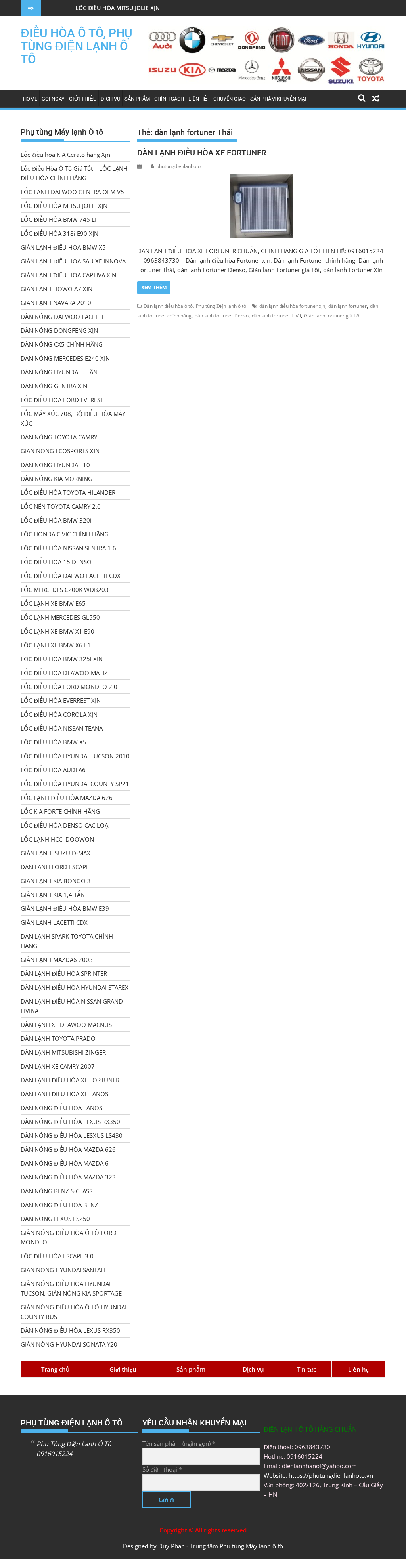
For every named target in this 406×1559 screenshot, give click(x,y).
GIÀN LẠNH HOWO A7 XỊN (56, 289)
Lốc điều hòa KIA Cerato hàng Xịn (65, 154)
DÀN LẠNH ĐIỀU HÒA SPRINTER (64, 973)
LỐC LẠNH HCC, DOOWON (57, 839)
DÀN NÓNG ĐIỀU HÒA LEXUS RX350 (70, 1122)
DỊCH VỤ (110, 99)
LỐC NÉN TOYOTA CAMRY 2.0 (61, 506)
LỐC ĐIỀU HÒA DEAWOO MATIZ (64, 673)
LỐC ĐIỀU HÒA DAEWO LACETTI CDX (71, 576)
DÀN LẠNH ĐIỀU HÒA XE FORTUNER (201, 152)
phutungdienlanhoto (178, 166)
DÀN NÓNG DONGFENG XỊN (59, 330)
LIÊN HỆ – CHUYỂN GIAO (217, 99)
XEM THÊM (154, 287)
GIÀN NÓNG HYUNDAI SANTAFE (64, 1270)
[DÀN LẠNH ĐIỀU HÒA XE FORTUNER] (261, 206)
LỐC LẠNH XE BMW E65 (53, 603)
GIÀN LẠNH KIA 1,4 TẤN (53, 895)
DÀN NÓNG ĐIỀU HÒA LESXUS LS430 (72, 1135)
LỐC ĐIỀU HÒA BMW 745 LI (58, 219)
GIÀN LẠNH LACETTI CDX (54, 922)
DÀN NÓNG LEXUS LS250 (55, 1219)
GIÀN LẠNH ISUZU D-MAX (55, 853)
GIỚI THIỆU (82, 99)
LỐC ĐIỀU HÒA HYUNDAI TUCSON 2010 (75, 756)
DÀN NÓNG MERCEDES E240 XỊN (65, 358)
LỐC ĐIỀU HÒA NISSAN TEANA (62, 728)
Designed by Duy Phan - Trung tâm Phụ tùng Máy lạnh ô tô (203, 1546)
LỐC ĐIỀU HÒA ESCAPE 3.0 (57, 1256)
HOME (30, 99)
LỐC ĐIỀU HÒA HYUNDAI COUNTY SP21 (75, 784)
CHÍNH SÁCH (169, 99)
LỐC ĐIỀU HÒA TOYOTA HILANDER (68, 492)
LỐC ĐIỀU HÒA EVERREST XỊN (61, 700)
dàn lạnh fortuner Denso (222, 315)
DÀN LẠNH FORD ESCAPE (55, 867)
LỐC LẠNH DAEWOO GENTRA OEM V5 (72, 192)
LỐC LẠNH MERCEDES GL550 (60, 617)
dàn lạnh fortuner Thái (276, 315)
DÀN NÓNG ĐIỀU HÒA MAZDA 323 (68, 1177)
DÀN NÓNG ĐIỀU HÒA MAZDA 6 (65, 1163)
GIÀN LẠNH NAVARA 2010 (56, 303)
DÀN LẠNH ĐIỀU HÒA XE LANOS (64, 1094)
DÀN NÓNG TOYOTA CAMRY (59, 437)
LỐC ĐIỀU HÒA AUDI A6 (53, 770)
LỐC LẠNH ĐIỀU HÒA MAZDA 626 (67, 797)
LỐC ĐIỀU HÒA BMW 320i (56, 520)
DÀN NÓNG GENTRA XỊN (54, 386)
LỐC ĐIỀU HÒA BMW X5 (53, 742)
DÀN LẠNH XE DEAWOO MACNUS (66, 1025)
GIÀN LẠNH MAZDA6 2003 (57, 960)
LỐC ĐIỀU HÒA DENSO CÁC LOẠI (65, 825)
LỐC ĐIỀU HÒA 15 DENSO (56, 562)
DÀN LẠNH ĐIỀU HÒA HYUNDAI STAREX (74, 987)
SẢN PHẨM (137, 99)
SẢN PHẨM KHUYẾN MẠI (278, 99)
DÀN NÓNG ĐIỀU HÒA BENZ (59, 1205)
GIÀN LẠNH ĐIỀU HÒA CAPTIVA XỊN (68, 275)
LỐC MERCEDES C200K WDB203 (65, 589)
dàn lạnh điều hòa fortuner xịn (292, 306)
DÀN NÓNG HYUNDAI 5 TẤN (59, 372)
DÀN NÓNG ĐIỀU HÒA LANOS (61, 1108)
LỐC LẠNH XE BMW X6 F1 (56, 645)
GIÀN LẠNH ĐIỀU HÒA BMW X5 (63, 247)
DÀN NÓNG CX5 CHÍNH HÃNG (62, 344)
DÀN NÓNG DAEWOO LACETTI (62, 317)
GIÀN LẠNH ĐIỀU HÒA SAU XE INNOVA (73, 261)
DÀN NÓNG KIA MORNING (56, 479)
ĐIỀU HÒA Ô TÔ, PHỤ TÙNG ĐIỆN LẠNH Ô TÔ (76, 46)
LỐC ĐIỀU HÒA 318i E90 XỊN (59, 233)
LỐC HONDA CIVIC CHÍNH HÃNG (65, 534)
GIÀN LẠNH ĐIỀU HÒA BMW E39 (65, 908)
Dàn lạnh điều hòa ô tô (168, 306)
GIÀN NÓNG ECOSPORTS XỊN (60, 451)
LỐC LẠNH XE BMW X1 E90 (57, 631)
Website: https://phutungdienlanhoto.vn (318, 1475)
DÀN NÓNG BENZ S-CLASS (56, 1191)
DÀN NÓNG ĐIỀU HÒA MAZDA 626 (68, 1149)
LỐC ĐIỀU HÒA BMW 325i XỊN (62, 659)
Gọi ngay (53, 99)
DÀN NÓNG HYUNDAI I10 (55, 465)
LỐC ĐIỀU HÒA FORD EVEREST (62, 400)
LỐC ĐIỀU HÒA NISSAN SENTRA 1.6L (70, 548)
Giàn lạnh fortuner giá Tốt (332, 315)
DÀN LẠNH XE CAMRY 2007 (58, 1066)
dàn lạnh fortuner (347, 306)
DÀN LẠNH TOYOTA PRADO (58, 1038)
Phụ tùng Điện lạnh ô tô (221, 306)
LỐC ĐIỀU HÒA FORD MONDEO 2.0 (69, 687)
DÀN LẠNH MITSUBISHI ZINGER (63, 1052)
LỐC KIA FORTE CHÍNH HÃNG (60, 811)
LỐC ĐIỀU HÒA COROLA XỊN (59, 714)
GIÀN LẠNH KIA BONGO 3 (56, 881)
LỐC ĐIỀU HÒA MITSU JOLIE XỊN (81, 7)
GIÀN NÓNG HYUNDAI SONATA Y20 (69, 1344)
